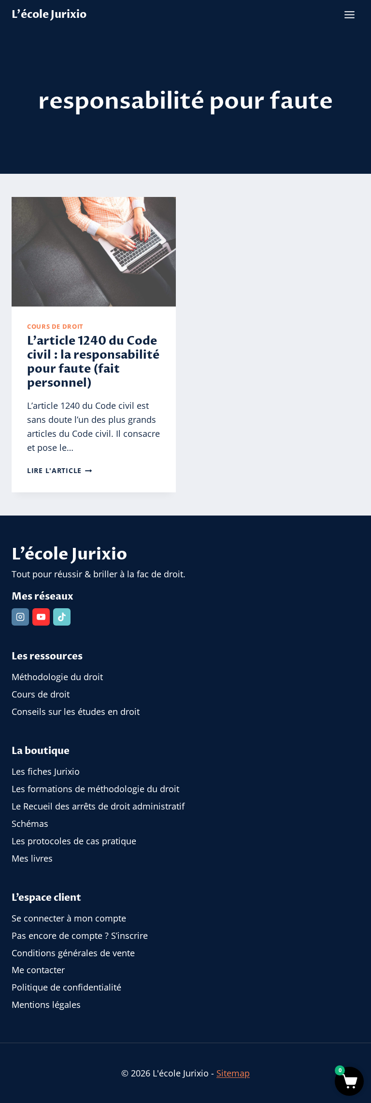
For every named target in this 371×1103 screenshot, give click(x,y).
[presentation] (94, 252)
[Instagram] (20, 617)
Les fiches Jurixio (46, 771)
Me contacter (38, 970)
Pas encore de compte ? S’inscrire (80, 935)
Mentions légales (46, 1004)
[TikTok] (62, 617)
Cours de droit (55, 326)
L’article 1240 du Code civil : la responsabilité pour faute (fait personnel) (93, 362)
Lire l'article (59, 470)
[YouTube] (41, 617)
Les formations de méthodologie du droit (95, 789)
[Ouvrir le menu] (349, 14)
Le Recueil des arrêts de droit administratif (98, 806)
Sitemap (233, 1073)
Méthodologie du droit (57, 677)
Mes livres (32, 858)
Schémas (30, 823)
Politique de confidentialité (66, 987)
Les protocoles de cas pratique (74, 841)
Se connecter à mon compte (69, 918)
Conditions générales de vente (73, 953)
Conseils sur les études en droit (76, 711)
